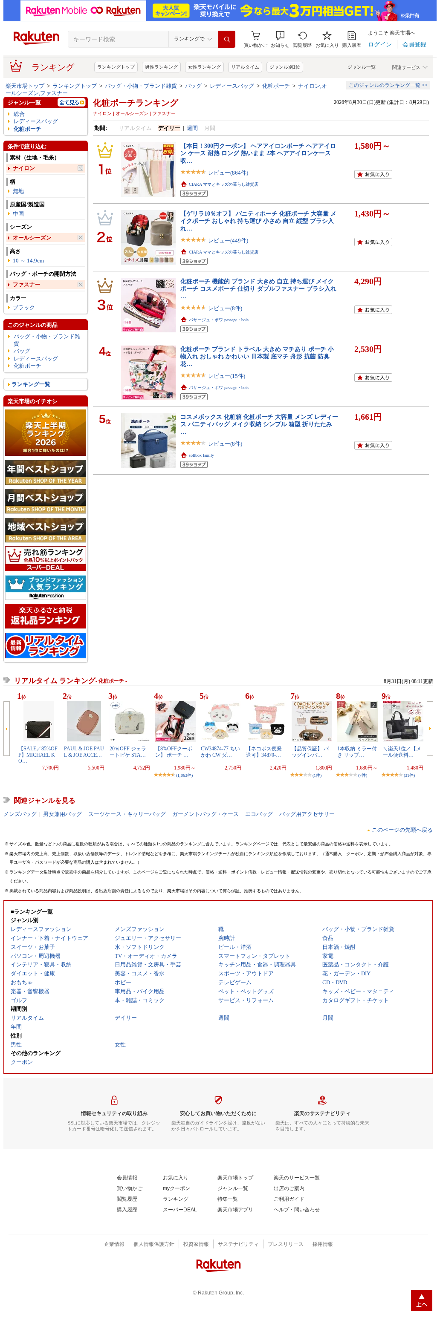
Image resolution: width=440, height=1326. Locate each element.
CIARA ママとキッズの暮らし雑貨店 (223, 184)
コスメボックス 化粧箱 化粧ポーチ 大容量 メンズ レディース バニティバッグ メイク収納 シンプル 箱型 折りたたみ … (259, 424)
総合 (19, 114)
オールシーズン (32, 237)
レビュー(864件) (228, 173)
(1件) (317, 775)
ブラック (24, 307)
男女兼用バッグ (62, 814)
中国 (18, 213)
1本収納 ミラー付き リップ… (357, 752)
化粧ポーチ (276, 86)
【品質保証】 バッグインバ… (310, 752)
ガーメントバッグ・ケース (205, 814)
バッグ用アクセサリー (307, 814)
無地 (18, 191)
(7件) (362, 775)
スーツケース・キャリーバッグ (127, 814)
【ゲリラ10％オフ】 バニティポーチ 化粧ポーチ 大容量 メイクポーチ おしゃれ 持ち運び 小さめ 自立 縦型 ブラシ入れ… (258, 221)
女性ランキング (204, 66)
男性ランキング (161, 66)
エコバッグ (259, 814)
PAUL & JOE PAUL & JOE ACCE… (84, 752)
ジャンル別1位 (284, 66)
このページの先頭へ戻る (402, 830)
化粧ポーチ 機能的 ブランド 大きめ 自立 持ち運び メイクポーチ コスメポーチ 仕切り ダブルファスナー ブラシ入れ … (258, 289)
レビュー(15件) (226, 376)
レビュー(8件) (225, 308)
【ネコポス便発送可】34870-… (264, 752)
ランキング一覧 (31, 384)
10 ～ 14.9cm (28, 260)
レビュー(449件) (228, 240)
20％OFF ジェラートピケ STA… (128, 752)
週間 (192, 128)
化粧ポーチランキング (135, 102)
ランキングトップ (116, 66)
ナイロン (24, 168)
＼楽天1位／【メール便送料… (402, 752)
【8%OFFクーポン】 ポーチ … (173, 752)
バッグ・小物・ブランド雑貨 (141, 86)
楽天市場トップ (25, 86)
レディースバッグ (232, 86)
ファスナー (27, 284)
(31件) (409, 775)
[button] (280, 39)
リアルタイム (245, 66)
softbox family (201, 455)
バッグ (193, 86)
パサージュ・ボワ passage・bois (219, 319)
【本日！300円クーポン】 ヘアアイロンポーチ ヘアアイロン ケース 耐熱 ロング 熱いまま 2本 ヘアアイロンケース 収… (258, 153)
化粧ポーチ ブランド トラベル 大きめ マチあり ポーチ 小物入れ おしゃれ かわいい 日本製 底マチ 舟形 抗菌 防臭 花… (257, 356)
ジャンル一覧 (361, 66)
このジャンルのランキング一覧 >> (388, 85)
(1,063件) (184, 775)
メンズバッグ (20, 814)
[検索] (226, 39)
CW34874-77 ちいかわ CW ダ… (220, 752)
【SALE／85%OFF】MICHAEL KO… (38, 755)
